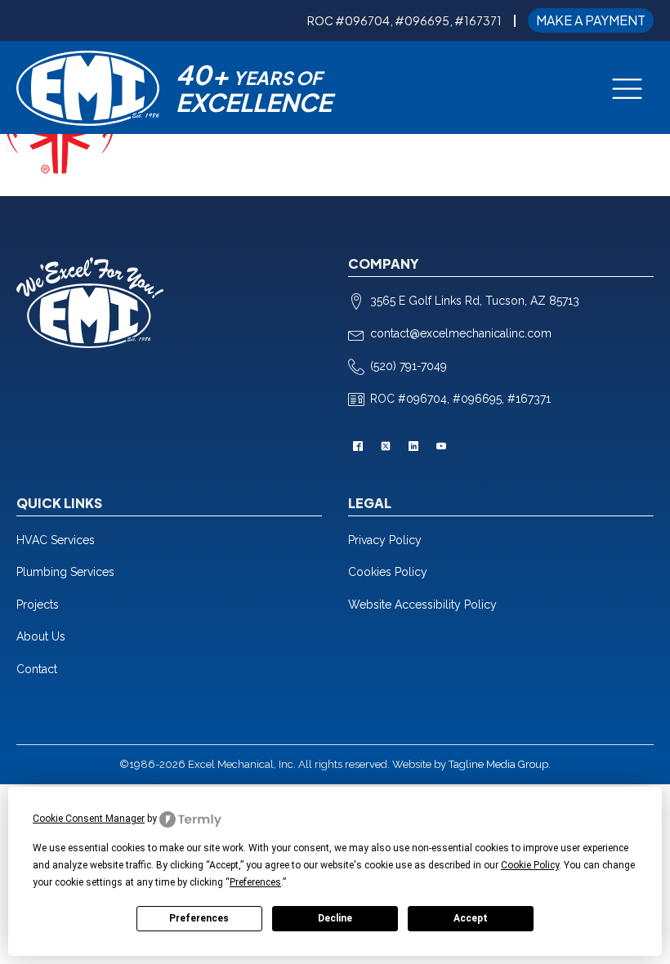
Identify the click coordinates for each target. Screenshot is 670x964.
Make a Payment (590, 20)
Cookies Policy (387, 571)
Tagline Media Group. (500, 764)
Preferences (199, 918)
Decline (335, 918)
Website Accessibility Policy (422, 604)
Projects (37, 604)
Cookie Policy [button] (530, 865)
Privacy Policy (385, 540)
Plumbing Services (65, 571)
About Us (40, 636)
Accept (470, 918)
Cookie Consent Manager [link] (89, 818)
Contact (36, 669)
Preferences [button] (255, 882)
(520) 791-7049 (408, 366)
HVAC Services (55, 540)
